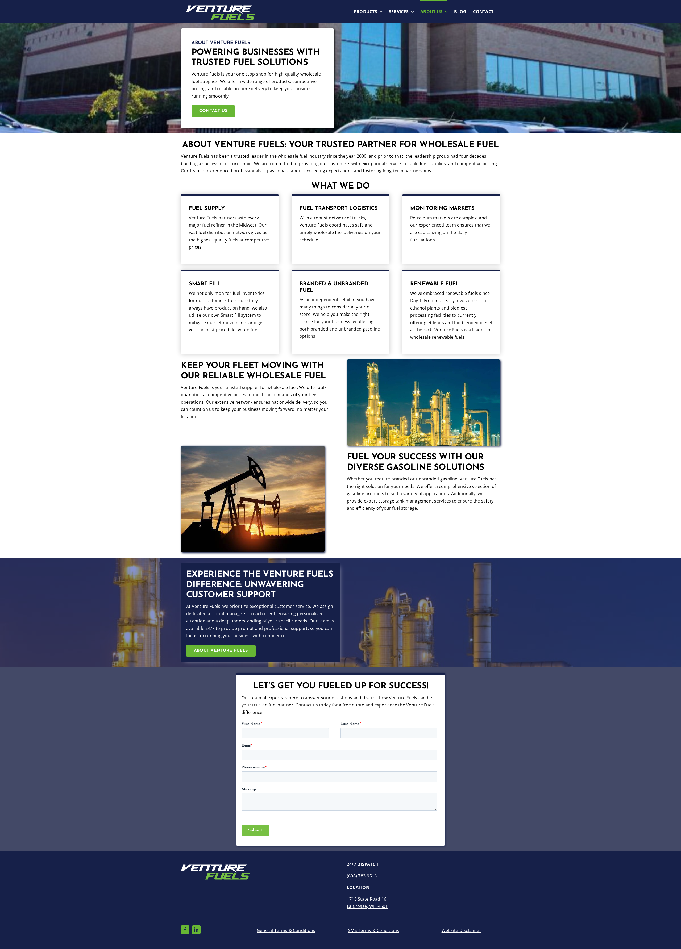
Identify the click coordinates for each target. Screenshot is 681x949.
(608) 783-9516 (362, 876)
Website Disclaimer (461, 930)
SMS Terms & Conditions (373, 930)
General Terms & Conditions (286, 930)
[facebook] (185, 929)
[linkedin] (196, 929)
